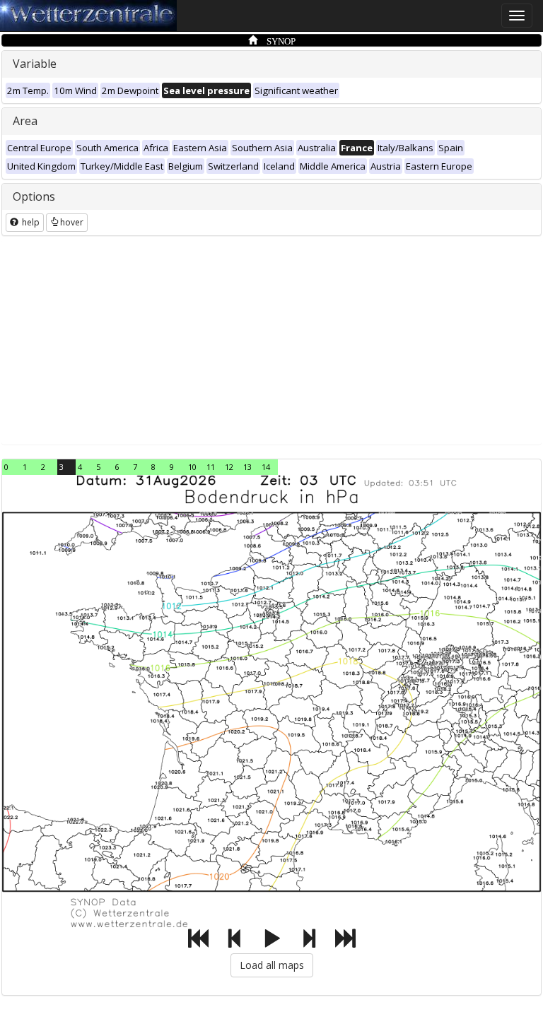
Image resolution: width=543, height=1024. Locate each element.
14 (266, 466)
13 (247, 466)
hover (71, 222)
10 (192, 466)
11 (210, 466)
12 (229, 466)
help (30, 222)
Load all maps (272, 965)
